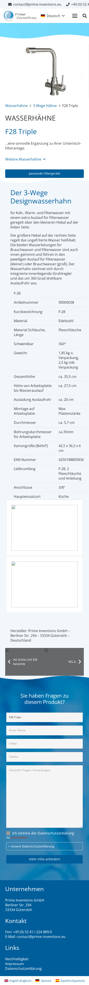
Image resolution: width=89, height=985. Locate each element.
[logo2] (20, 15)
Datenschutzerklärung (23, 968)
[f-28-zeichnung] (44, 584)
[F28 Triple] (44, 46)
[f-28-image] (44, 528)
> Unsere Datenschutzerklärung (31, 846)
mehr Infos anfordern (44, 859)
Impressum (14, 963)
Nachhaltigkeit (17, 959)
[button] (52, 15)
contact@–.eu (41, 936)
